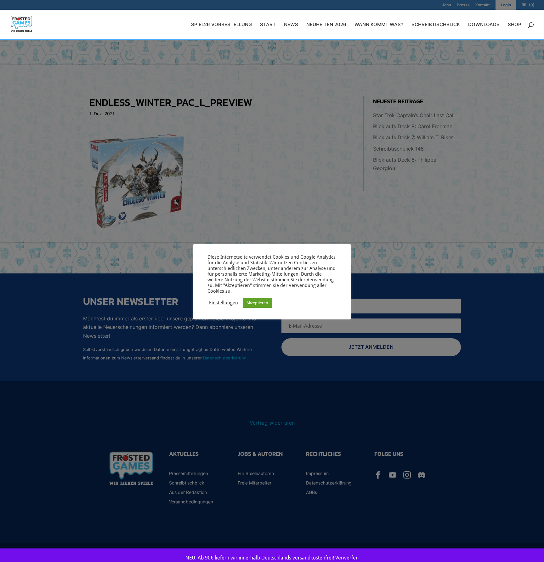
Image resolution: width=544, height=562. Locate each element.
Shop (514, 24)
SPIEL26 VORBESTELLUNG (221, 24)
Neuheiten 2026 (326, 24)
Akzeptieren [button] (257, 303)
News (291, 24)
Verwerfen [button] (347, 558)
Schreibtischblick (435, 24)
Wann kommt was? (378, 24)
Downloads (484, 24)
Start (268, 24)
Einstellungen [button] (223, 302)
